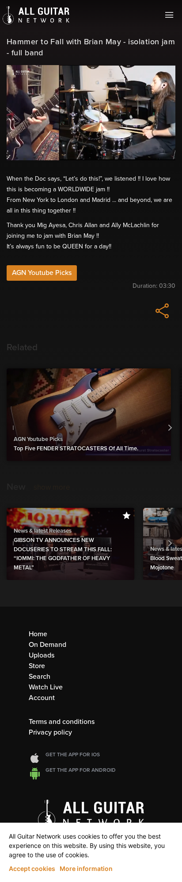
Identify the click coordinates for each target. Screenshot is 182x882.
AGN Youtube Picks (42, 272)
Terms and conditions (62, 721)
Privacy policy (50, 732)
